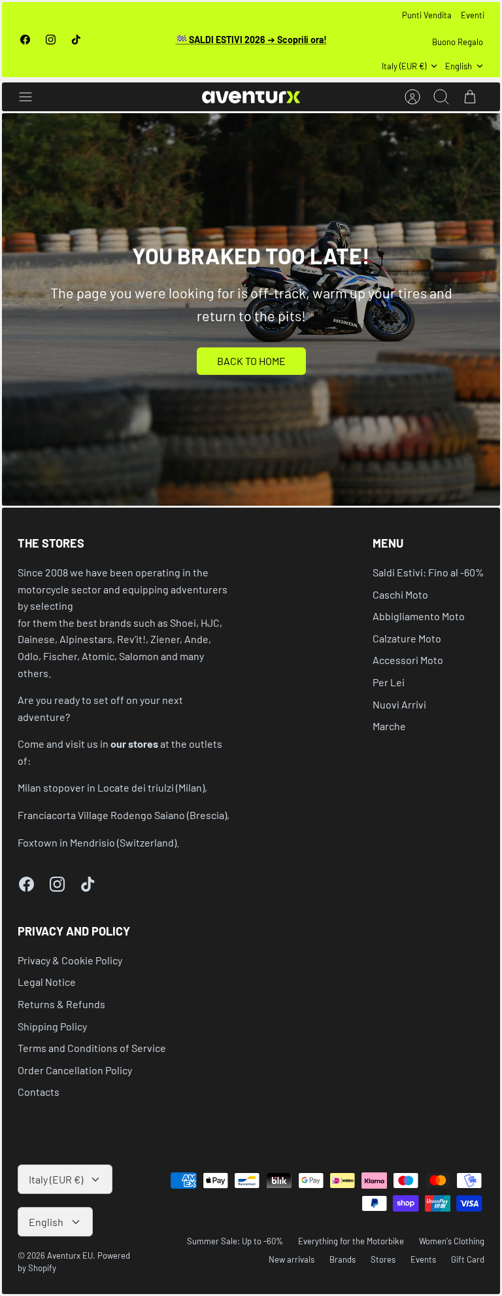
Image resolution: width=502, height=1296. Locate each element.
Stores (383, 1259)
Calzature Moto (407, 638)
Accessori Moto (408, 660)
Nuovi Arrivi (399, 704)
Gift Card (467, 1259)
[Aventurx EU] (251, 97)
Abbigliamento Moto (419, 616)
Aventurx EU (70, 1255)
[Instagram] (50, 39)
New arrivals (291, 1259)
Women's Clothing (451, 1241)
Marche (389, 726)
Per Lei (389, 682)
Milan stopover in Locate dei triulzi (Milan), (112, 787)
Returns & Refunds (61, 1004)
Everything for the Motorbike (351, 1241)
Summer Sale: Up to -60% (235, 1241)
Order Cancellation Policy (75, 1070)
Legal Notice (47, 981)
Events (423, 1259)
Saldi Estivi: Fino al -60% (428, 572)
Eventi (472, 15)
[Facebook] (25, 39)
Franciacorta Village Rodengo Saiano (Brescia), (123, 815)
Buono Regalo (457, 42)
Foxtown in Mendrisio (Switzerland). (98, 842)
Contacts (38, 1091)
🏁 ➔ (251, 39)
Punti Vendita (427, 15)
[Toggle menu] (32, 97)
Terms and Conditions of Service (92, 1048)
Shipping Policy (52, 1026)
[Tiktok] (76, 39)
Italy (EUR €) (404, 66)
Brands (342, 1259)
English (458, 66)
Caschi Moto (400, 594)
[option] (251, 309)
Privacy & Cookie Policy (70, 960)
